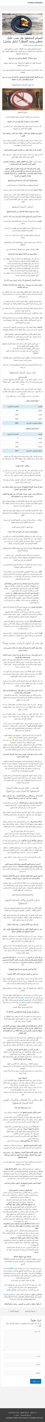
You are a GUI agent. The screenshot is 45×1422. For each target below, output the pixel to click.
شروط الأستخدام (25, 1415)
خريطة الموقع (25, 1412)
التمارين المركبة (8, 1294)
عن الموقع (33, 1412)
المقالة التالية (13, 1311)
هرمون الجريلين (23, 1000)
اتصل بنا (16, 1415)
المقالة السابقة (31, 1311)
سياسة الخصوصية (13, 1412)
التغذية (25, 45)
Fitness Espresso (23, 1418)
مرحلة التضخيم (33, 1171)
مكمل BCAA (13, 1268)
